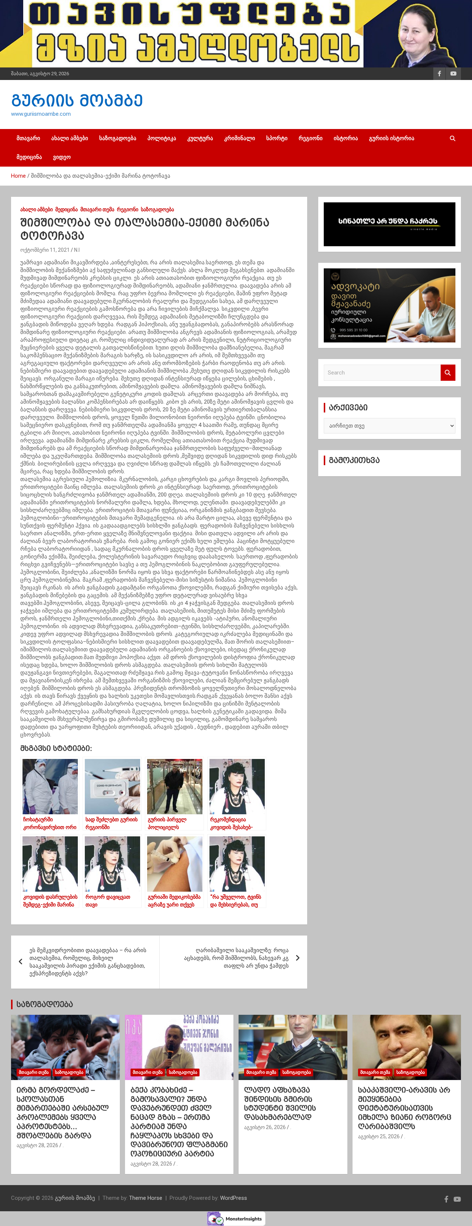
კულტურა (200, 138)
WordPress (233, 1198)
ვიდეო (62, 157)
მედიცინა (29, 157)
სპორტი (277, 138)
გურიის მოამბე (77, 100)
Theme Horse (145, 1198)
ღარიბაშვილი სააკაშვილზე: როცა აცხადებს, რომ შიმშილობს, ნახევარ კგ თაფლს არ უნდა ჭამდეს (236, 958)
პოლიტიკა (162, 138)
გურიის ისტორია (391, 138)
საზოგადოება (117, 138)
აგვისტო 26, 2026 (265, 1127)
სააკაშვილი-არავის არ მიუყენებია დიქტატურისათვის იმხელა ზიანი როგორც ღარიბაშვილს (404, 1108)
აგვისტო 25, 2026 (379, 1136)
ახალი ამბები (69, 138)
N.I (77, 250)
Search (448, 373)
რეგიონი (311, 138)
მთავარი (28, 138)
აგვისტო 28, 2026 (37, 1145)
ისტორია (346, 138)
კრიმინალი (239, 138)
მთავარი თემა (97, 209)
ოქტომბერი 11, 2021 (45, 250)
